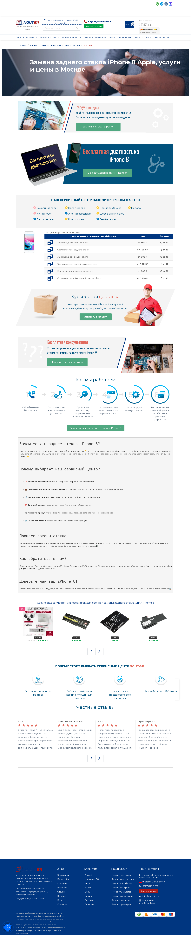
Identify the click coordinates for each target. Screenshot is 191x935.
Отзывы (132, 12)
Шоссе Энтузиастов (112, 213)
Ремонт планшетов (71, 37)
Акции (65, 12)
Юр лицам (62, 883)
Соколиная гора (46, 208)
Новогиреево (76, 208)
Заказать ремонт (93, 26)
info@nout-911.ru (150, 896)
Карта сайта (63, 879)
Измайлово (43, 213)
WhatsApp (157, 4)
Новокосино (76, 219)
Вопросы (61, 896)
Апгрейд (89, 875)
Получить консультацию (67, 362)
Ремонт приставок (121, 900)
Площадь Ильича (110, 208)
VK (166, 4)
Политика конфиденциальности (48, 931)
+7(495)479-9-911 (150, 886)
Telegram (161, 4)
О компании (26, 12)
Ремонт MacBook (142, 37)
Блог (59, 900)
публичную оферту (24, 931)
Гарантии (120, 12)
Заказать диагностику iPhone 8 (107, 172)
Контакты (145, 12)
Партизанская (45, 219)
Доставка (41, 12)
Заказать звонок (149, 891)
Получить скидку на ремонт (98, 126)
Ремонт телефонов (27, 37)
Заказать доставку (95, 316)
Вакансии (62, 887)
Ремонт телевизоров (122, 896)
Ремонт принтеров (121, 904)
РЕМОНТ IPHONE (161, 37)
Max (170, 4)
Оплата (53, 12)
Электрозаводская (79, 213)
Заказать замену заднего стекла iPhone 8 (95, 428)
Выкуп (88, 883)
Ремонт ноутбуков (49, 37)
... (172, 37)
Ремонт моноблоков (95, 37)
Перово (136, 208)
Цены (87, 892)
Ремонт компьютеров (120, 37)
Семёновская (108, 219)
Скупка (75, 12)
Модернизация (91, 12)
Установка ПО (92, 879)
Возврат (107, 12)
